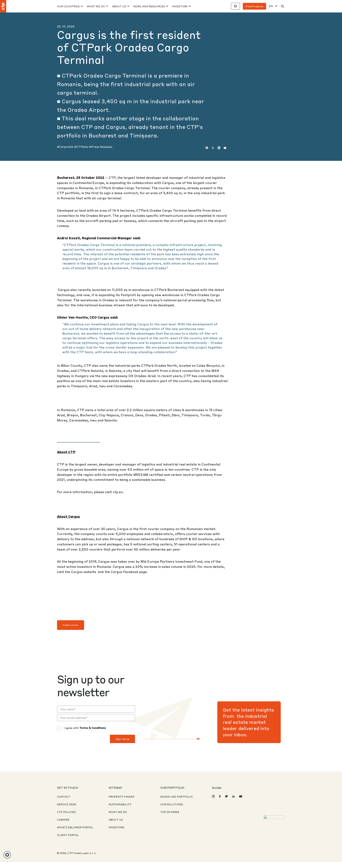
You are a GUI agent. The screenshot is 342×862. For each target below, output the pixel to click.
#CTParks (81, 147)
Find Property (254, 6)
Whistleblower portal (75, 827)
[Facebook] (207, 148)
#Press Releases (100, 147)
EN (271, 6)
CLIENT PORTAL (68, 835)
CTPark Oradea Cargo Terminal (124, 188)
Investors (180, 6)
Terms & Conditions (92, 727)
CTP (112, 177)
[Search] (282, 6)
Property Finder (121, 796)
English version (70, 625)
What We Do (96, 6)
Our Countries (68, 6)
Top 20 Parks (169, 812)
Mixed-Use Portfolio (176, 796)
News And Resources (149, 6)
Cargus (77, 572)
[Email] (225, 148)
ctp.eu (118, 492)
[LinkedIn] (219, 148)
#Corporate (65, 147)
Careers (63, 819)
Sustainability (120, 804)
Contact (63, 796)
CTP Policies (66, 812)
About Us (119, 6)
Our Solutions (171, 804)
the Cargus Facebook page (126, 572)
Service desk (66, 804)
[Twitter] (213, 148)
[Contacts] (235, 6)
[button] (7, 854)
